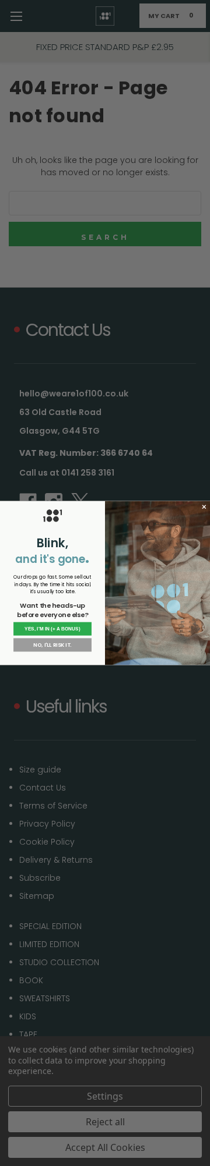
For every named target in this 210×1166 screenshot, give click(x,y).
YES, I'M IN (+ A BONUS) (52, 629)
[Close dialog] (204, 507)
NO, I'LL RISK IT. (52, 644)
